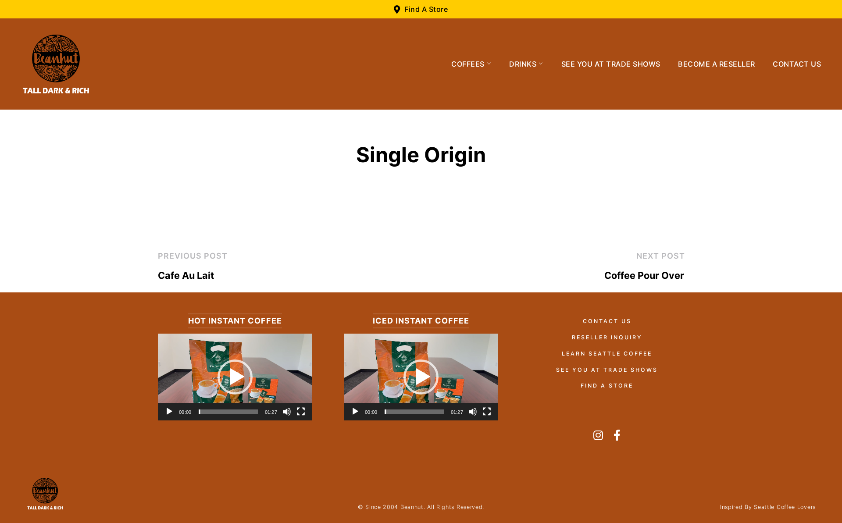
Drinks (522, 64)
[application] (235, 377)
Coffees (468, 64)
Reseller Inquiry (607, 337)
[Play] (169, 411)
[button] (235, 377)
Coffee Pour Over (644, 275)
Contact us (797, 64)
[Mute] (286, 411)
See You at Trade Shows (610, 64)
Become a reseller (716, 64)
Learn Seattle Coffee (607, 353)
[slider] (228, 411)
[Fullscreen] (300, 411)
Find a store (426, 9)
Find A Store (607, 385)
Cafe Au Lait (186, 275)
